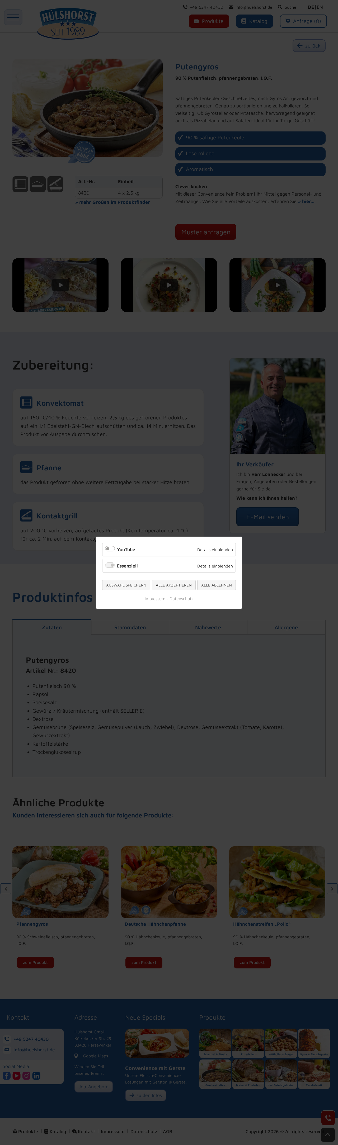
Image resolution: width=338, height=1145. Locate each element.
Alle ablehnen (216, 585)
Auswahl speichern (126, 585)
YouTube (126, 549)
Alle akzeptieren (174, 585)
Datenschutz (181, 598)
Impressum (155, 598)
